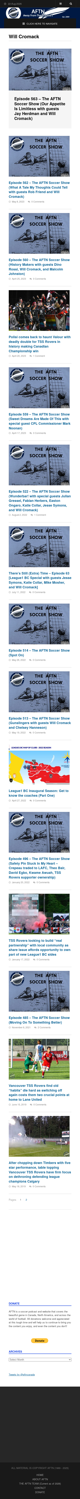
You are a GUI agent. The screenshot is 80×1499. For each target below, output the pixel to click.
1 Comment (39, 355)
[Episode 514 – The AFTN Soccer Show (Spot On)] (39, 624)
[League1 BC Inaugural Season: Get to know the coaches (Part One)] (39, 764)
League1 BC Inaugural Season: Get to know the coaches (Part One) (39, 793)
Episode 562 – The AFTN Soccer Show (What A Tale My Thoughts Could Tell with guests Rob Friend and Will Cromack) (39, 189)
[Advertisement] (40, 1259)
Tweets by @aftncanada (22, 1374)
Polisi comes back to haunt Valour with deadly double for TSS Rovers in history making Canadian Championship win (40, 343)
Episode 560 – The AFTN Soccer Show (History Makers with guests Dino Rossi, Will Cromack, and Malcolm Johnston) (39, 266)
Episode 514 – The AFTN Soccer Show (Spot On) (39, 652)
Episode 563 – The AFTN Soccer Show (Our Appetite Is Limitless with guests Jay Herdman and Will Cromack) (39, 108)
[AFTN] (40, 13)
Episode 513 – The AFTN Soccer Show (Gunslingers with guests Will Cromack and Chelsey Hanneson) (40, 723)
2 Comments (44, 1027)
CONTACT (40, 1488)
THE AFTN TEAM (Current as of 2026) (40, 1483)
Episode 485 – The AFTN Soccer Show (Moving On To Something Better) (39, 1020)
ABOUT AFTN (40, 1479)
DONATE (40, 1492)
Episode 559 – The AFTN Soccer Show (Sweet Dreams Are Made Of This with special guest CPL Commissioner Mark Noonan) (40, 421)
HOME (40, 1475)
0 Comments (37, 201)
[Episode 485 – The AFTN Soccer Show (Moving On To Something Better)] (39, 991)
